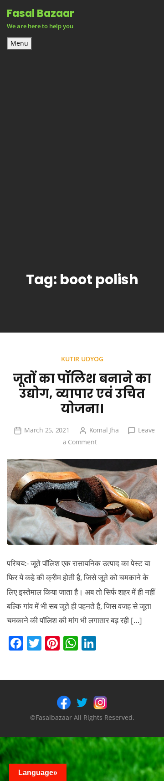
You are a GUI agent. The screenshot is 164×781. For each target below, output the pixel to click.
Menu (19, 43)
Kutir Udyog (82, 358)
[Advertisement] (82, 136)
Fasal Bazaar (40, 13)
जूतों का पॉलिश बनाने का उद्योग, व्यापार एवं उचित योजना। (82, 393)
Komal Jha (104, 430)
